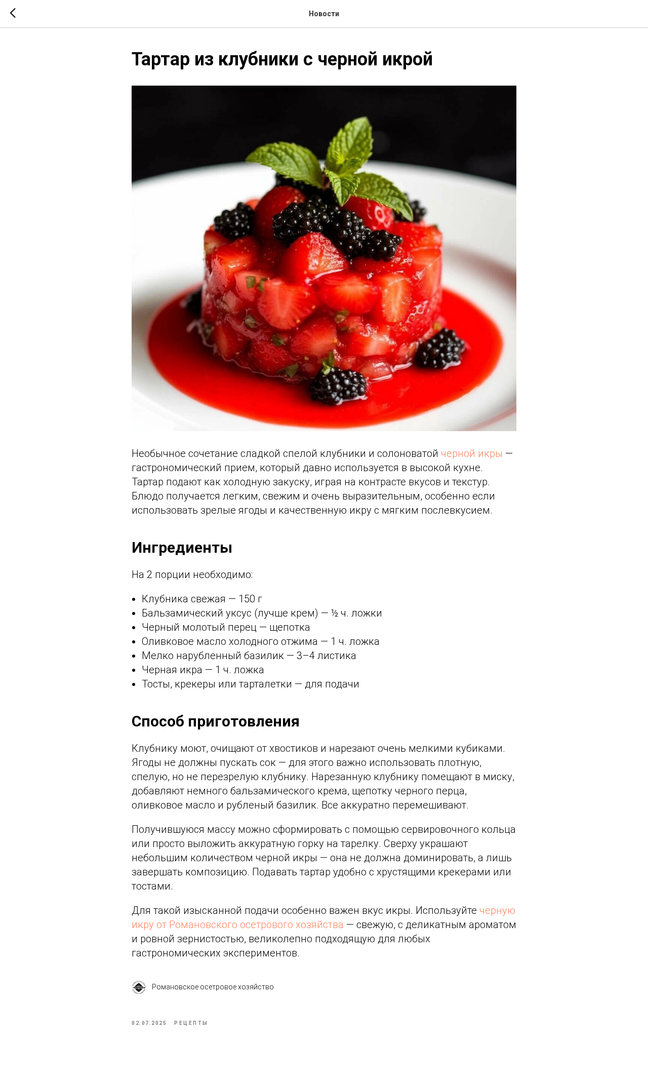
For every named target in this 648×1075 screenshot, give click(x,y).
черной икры (472, 453)
